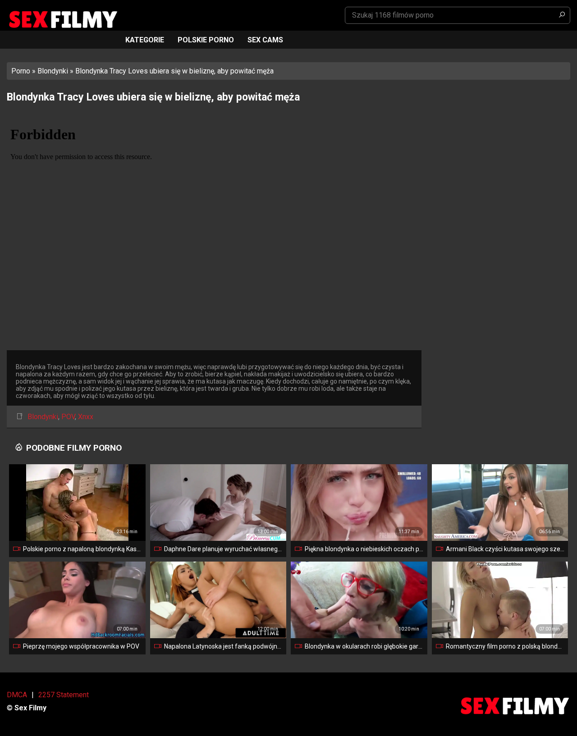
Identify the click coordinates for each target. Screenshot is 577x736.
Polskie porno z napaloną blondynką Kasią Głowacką (82, 549)
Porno (20, 71)
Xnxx (85, 416)
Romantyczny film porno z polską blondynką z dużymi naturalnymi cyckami (505, 646)
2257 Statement (63, 694)
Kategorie (144, 40)
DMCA (17, 694)
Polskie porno (206, 40)
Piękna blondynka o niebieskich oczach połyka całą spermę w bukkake (364, 549)
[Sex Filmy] (63, 19)
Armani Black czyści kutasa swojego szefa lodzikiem (505, 549)
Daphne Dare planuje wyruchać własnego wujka (223, 549)
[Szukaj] (561, 15)
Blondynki (52, 71)
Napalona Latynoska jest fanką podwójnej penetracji (223, 646)
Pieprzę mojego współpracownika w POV (81, 646)
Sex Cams (265, 40)
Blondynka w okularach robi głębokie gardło (364, 646)
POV (68, 416)
